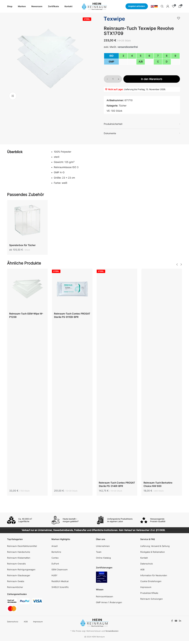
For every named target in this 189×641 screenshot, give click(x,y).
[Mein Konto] (168, 6)
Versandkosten (111, 631)
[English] (152, 6)
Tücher (122, 105)
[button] (177, 264)
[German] (156, 6)
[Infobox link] (28, 520)
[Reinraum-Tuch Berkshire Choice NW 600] (161, 374)
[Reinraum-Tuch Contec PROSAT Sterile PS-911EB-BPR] (72, 290)
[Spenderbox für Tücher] (27, 221)
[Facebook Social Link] (172, 621)
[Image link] (101, 577)
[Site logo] (94, 6)
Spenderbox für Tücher (22, 245)
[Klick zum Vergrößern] (12, 95)
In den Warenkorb (151, 79)
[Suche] (162, 6)
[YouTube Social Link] (176, 621)
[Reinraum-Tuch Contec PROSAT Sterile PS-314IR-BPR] (117, 374)
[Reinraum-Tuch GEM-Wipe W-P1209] (27, 290)
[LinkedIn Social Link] (180, 621)
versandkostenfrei (128, 47)
